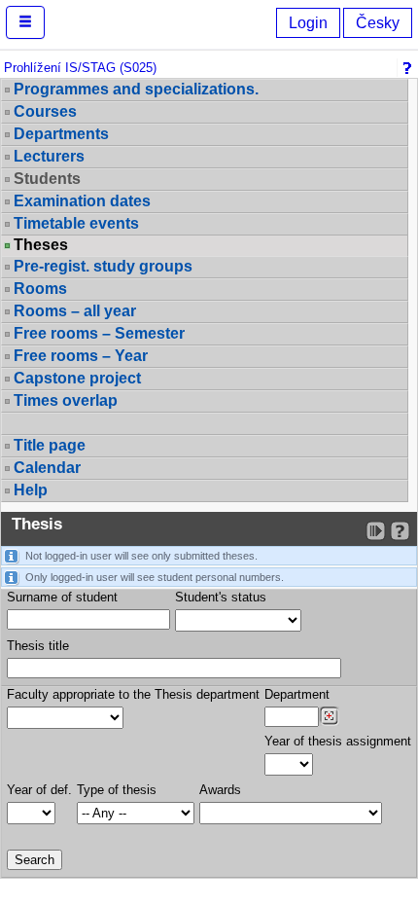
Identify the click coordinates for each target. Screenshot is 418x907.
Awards (220, 789)
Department (297, 694)
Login (308, 23)
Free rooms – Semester (99, 333)
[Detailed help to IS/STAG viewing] (400, 531)
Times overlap (66, 400)
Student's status (220, 597)
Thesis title (38, 645)
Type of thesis (117, 789)
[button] (25, 22)
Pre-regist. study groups (103, 266)
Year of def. (39, 789)
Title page (50, 445)
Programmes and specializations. (136, 89)
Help (31, 490)
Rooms (40, 288)
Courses (45, 111)
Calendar (47, 467)
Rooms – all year (75, 311)
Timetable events (76, 223)
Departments (61, 134)
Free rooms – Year (81, 355)
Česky (378, 23)
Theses (41, 245)
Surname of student (62, 597)
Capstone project (77, 378)
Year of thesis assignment (337, 741)
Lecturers (49, 156)
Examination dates (82, 201)
